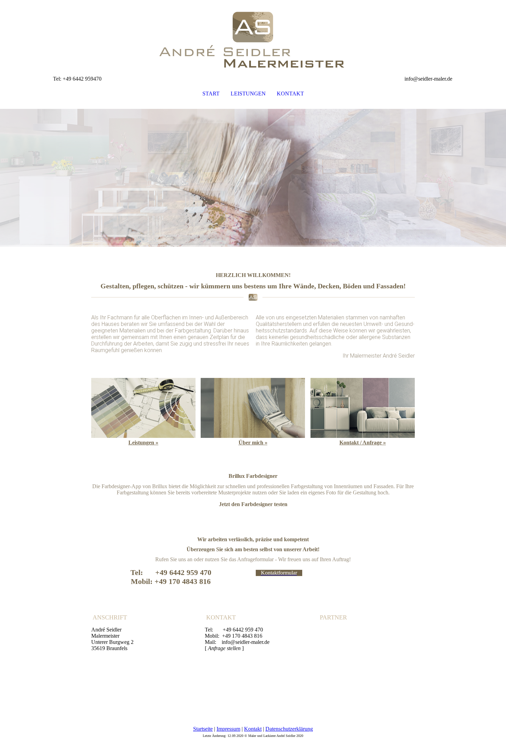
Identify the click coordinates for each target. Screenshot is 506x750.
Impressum (228, 729)
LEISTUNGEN (248, 93)
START (211, 93)
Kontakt (253, 729)
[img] (253, 34)
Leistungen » (143, 442)
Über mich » (253, 442)
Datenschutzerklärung (289, 729)
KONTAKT (290, 93)
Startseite (203, 729)
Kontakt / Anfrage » (362, 442)
